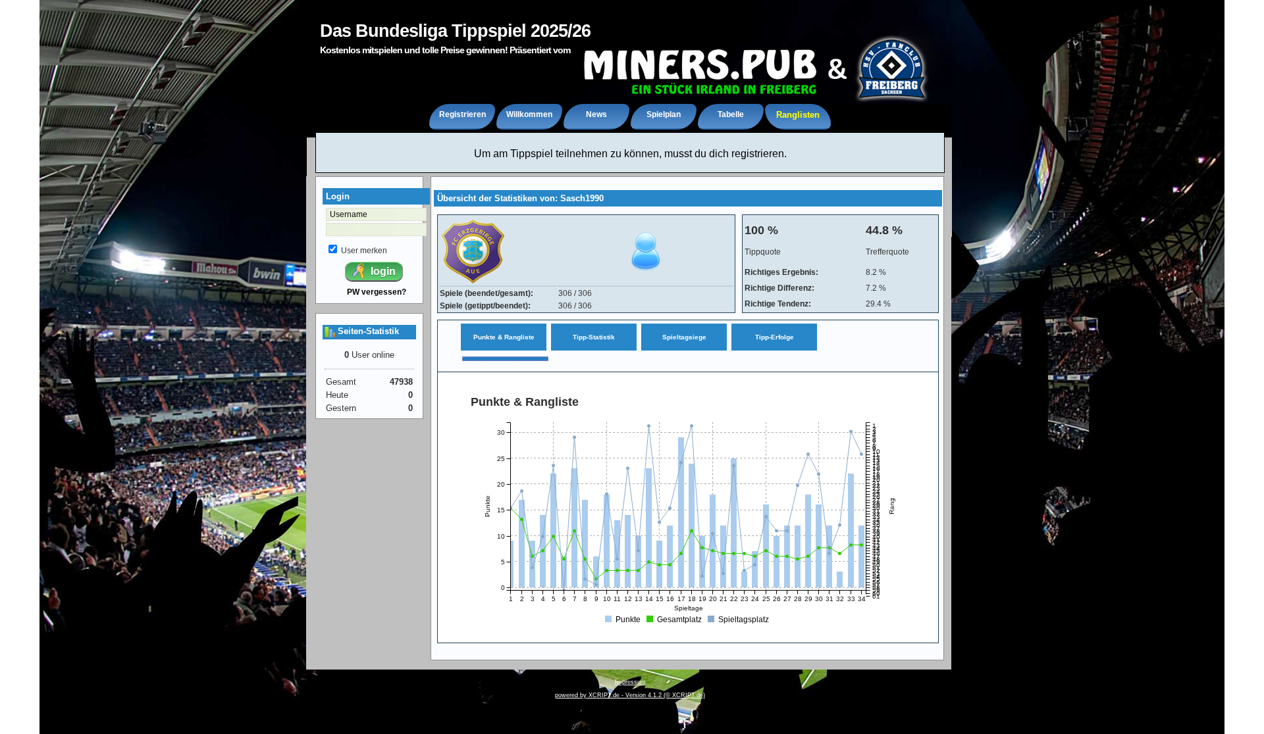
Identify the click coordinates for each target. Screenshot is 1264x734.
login (382, 271)
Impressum (630, 682)
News (596, 114)
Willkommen (529, 114)
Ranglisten (798, 115)
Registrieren (462, 114)
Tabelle (731, 114)
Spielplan (663, 114)
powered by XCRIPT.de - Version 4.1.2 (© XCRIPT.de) (630, 695)
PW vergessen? (376, 292)
